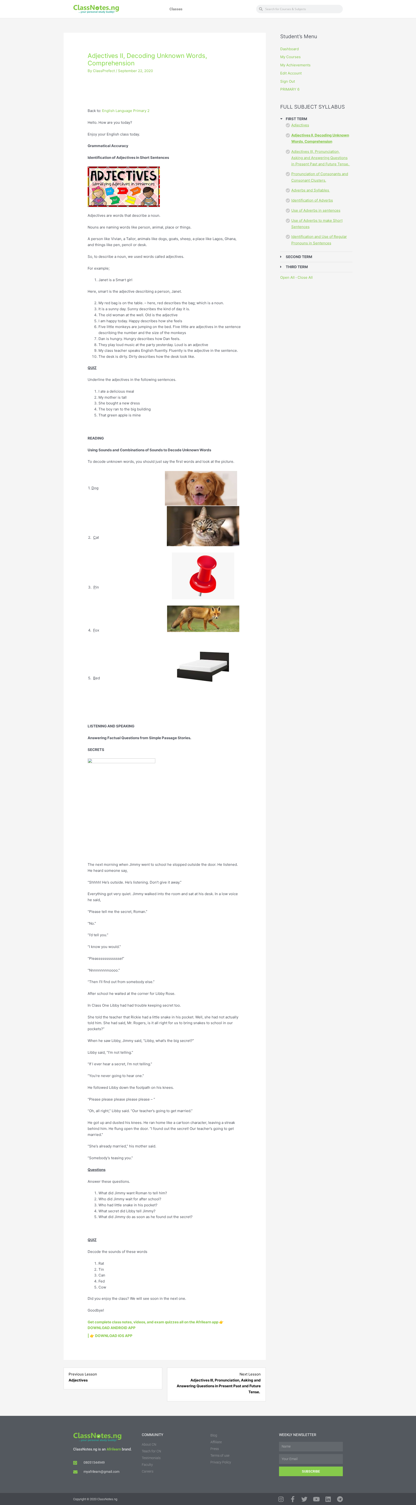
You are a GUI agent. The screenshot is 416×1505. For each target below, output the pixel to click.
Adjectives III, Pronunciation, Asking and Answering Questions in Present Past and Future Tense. (320, 158)
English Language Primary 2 (126, 110)
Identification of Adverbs (312, 200)
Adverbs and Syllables (310, 190)
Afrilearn (114, 1449)
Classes (175, 9)
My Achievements (295, 65)
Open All (287, 277)
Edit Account (291, 73)
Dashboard (289, 49)
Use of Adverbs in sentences (315, 210)
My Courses (290, 57)
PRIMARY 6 (289, 89)
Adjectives (300, 125)
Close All (305, 277)
